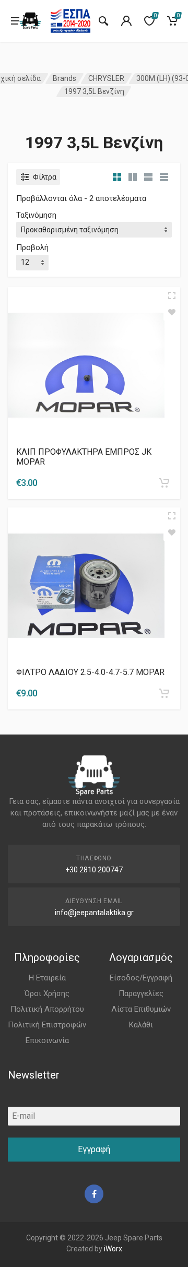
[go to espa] (70, 20)
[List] (148, 177)
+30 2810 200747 (94, 870)
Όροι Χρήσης (47, 993)
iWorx (113, 1249)
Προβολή (32, 247)
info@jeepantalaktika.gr (94, 912)
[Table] (164, 177)
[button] (164, 482)
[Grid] (117, 177)
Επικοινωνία (47, 1040)
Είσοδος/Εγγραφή (141, 977)
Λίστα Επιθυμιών (141, 1009)
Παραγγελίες (141, 993)
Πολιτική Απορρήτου (47, 1009)
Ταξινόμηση (36, 215)
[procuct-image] (86, 365)
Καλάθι (141, 1024)
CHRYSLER (106, 78)
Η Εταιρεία (47, 977)
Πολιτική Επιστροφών (47, 1024)
